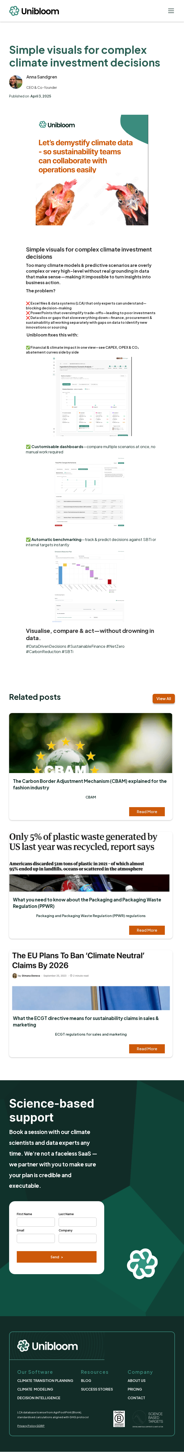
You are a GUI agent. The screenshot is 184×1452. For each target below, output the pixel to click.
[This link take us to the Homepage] (38, 11)
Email (20, 1230)
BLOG (86, 1380)
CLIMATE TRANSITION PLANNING (45, 1380)
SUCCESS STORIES (97, 1389)
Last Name (66, 1214)
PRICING (135, 1389)
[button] (170, 11)
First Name (24, 1214)
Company (65, 1230)
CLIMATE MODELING (35, 1389)
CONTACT (136, 1398)
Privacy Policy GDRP (31, 1425)
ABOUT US (136, 1380)
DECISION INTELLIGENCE (38, 1398)
